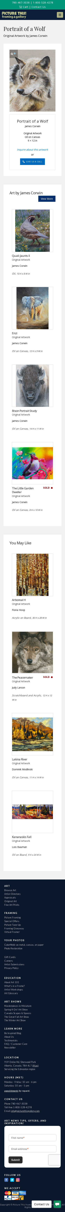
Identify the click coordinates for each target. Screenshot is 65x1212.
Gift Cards (10, 957)
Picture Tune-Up (12, 924)
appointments (11, 1090)
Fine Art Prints (11, 904)
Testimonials (11, 1040)
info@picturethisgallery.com (25, 1111)
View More (47, 198)
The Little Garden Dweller (23, 490)
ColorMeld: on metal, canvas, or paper (24, 944)
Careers (8, 960)
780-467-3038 (21, 2)
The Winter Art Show (15, 1020)
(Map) (35, 1065)
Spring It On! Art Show (16, 1009)
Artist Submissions (14, 964)
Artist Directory (12, 894)
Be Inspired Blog (12, 1033)
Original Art (10, 901)
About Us (9, 1036)
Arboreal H (19, 600)
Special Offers (11, 921)
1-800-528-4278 (43, 2)
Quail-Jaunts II (21, 256)
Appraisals (10, 897)
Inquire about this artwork (32, 149)
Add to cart (32, 244)
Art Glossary (11, 993)
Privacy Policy (11, 968)
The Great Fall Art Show (16, 1016)
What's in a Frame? (14, 986)
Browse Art (10, 890)
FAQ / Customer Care (15, 1044)
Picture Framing (12, 917)
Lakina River (19, 759)
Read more (32, 322)
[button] (60, 15)
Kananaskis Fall (21, 837)
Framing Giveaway (14, 928)
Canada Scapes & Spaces (17, 1013)
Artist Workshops (13, 989)
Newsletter (10, 1047)
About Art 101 (11, 982)
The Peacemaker (22, 677)
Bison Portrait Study (24, 411)
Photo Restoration (13, 948)
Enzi (14, 333)
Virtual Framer (12, 932)
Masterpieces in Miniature (18, 1006)
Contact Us (39, 7)
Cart (25, 7)
